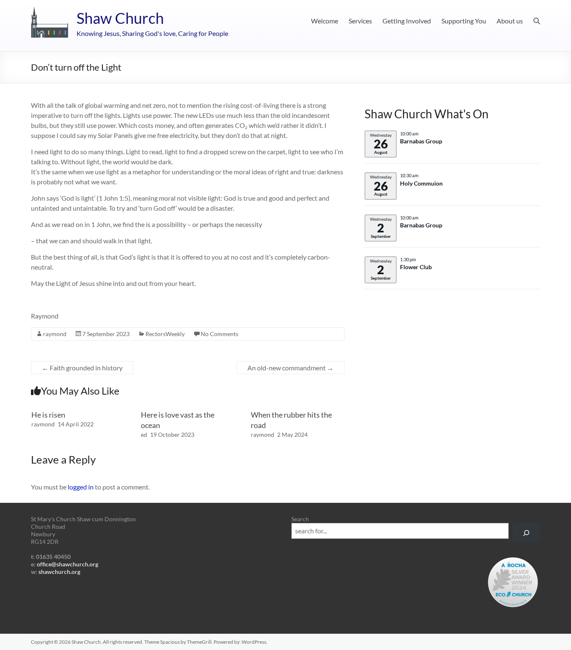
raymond (54, 333)
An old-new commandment (290, 368)
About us (510, 21)
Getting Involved (406, 21)
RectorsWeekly (165, 333)
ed (144, 434)
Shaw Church (120, 18)
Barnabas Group (421, 141)
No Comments (219, 333)
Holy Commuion (421, 183)
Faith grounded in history (82, 368)
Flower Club (416, 267)
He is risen (48, 414)
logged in (81, 487)
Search (300, 519)
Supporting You (463, 21)
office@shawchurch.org (67, 564)
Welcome (324, 21)
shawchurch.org (59, 571)
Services (360, 21)
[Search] (526, 533)
